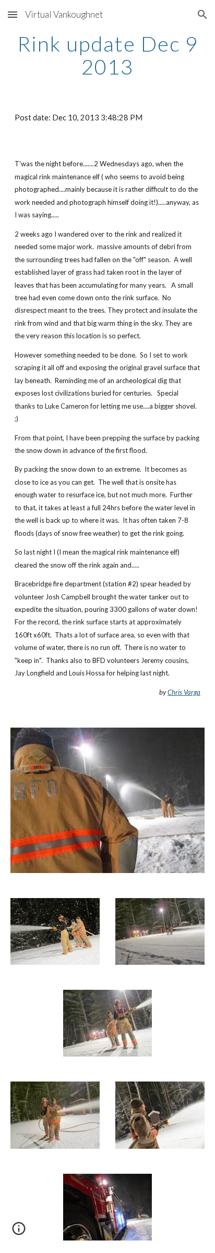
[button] (12, 14)
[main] (107, 55)
